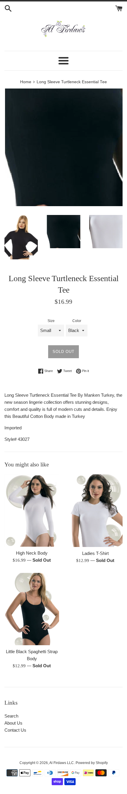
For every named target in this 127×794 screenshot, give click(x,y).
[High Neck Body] (31, 510)
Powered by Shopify (92, 763)
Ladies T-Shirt (95, 553)
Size (51, 321)
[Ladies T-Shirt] (95, 510)
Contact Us (15, 730)
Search (11, 715)
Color (76, 321)
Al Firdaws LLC (61, 763)
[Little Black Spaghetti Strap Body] (31, 609)
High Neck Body (32, 553)
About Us (13, 722)
